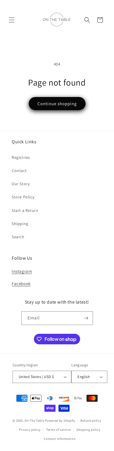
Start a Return (25, 210)
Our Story (21, 183)
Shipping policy (88, 430)
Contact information (59, 439)
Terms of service (58, 430)
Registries (21, 157)
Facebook (21, 283)
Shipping (20, 223)
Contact (19, 170)
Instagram (22, 271)
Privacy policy (30, 430)
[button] (11, 19)
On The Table (35, 420)
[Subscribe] (86, 318)
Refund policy (90, 420)
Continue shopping (57, 103)
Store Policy (23, 197)
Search (18, 236)
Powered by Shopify (60, 420)
